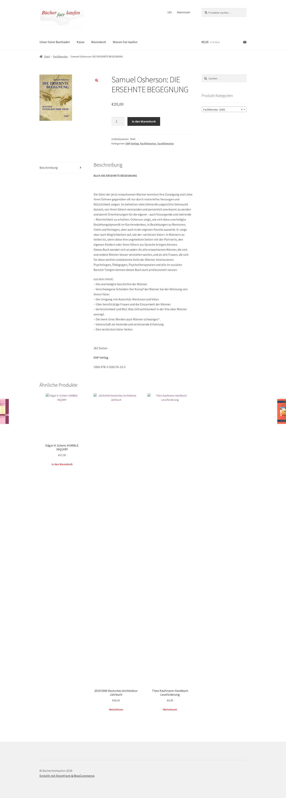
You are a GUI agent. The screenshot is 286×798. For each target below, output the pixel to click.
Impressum (183, 12)
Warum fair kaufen (125, 42)
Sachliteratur (165, 143)
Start (47, 56)
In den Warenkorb (144, 121)
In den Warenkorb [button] (62, 464)
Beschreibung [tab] (48, 168)
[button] (97, 80)
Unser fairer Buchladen (54, 42)
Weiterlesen (116, 709)
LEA (170, 12)
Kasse (80, 42)
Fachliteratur (60, 56)
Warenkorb (98, 42)
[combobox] (224, 109)
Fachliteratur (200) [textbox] (222, 109)
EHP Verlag (132, 143)
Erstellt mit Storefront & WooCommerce (66, 776)
